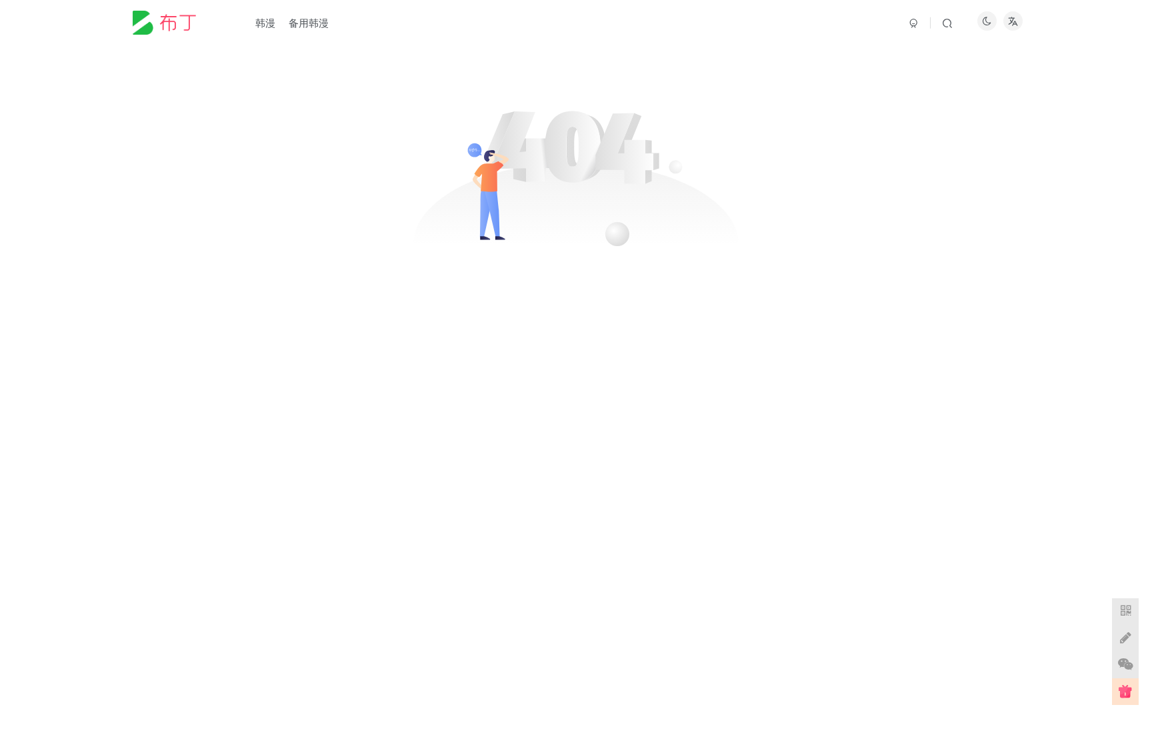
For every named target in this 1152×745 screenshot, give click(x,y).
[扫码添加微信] (1125, 665)
